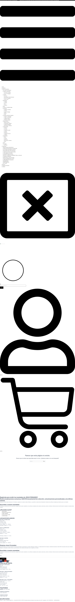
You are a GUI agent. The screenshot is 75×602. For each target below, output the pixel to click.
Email (0, 555)
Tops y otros (6, 99)
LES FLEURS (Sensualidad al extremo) (9, 149)
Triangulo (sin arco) (7, 133)
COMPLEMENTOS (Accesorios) (8, 159)
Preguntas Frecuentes (5, 165)
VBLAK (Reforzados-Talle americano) (9, 150)
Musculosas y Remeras (8, 125)
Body (4, 106)
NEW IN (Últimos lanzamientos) (8, 147)
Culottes (5, 102)
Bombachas (5, 100)
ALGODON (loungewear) (7, 156)
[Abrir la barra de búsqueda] (0, 284)
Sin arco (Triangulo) (7, 93)
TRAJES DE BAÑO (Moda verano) (8, 158)
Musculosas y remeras (7, 140)
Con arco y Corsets (7, 92)
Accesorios (5, 108)
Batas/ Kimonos (6, 122)
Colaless (5, 101)
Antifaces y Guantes (7, 109)
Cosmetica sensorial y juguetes (8, 115)
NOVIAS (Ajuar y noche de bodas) (8, 157)
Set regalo (5, 143)
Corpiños (4, 94)
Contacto (3, 166)
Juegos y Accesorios (7, 117)
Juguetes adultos (7, 118)
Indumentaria (5, 135)
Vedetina (5, 134)
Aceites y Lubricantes (7, 116)
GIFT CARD (5, 163)
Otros (5, 114)
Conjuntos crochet (7, 130)
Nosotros (3, 164)
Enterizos (5, 132)
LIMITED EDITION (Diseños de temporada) (10, 148)
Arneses (5, 110)
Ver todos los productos (7, 90)
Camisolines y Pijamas (7, 123)
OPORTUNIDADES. (6, 162)
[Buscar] (1, 288)
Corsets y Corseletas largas (7, 107)
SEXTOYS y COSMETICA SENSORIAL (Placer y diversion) (12, 155)
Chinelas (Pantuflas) (7, 124)
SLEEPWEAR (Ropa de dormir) (8, 154)
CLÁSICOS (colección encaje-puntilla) (9, 151)
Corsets (5, 138)
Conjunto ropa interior (6, 91)
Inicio (3, 86)
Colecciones (4, 146)
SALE (4, 142)
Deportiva (5, 139)
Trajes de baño (5, 126)
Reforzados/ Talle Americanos (9, 97)
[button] (37, 43)
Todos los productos (5, 89)
